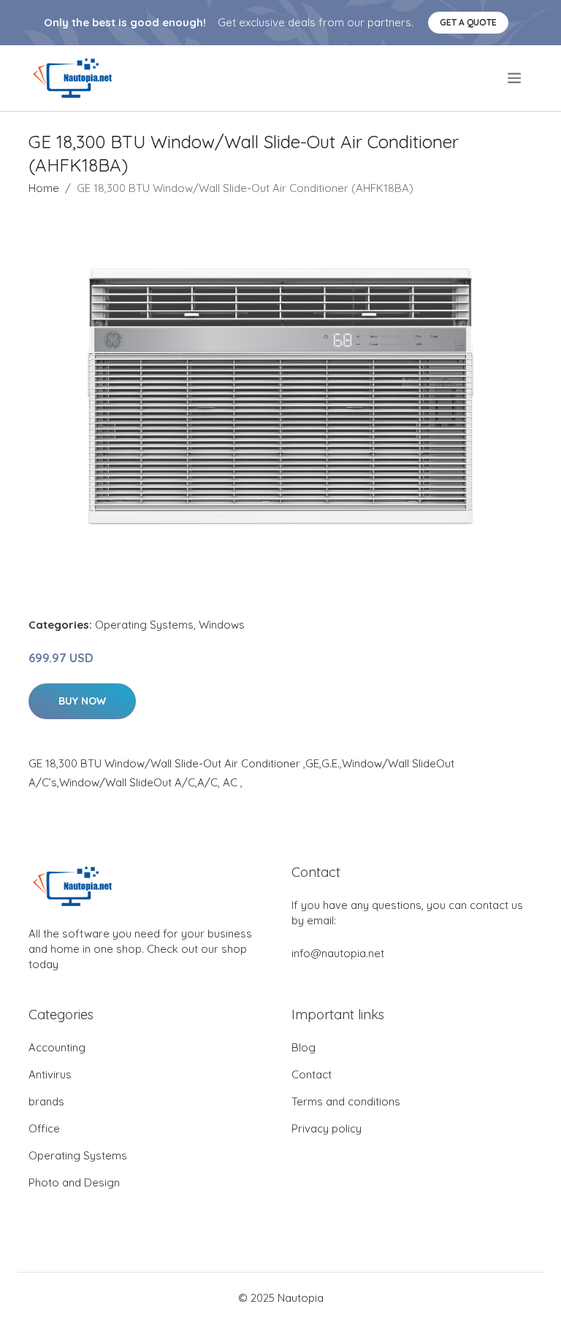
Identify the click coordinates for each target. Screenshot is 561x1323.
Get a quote (468, 22)
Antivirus (50, 1074)
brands (46, 1101)
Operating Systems (144, 625)
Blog (303, 1047)
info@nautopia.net (337, 953)
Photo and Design (74, 1182)
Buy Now (82, 700)
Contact (311, 1074)
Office (44, 1128)
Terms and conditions (345, 1101)
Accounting (56, 1047)
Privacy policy (326, 1128)
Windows (222, 625)
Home (43, 188)
